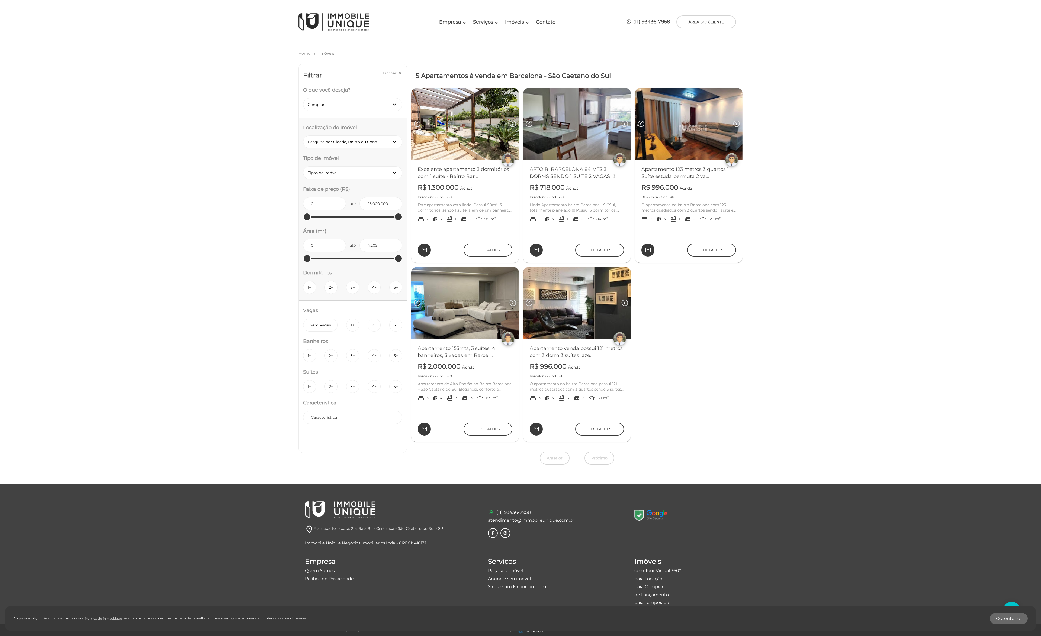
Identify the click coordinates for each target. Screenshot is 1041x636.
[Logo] (333, 22)
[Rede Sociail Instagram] (505, 533)
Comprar (353, 104)
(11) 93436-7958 (651, 22)
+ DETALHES (488, 250)
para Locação (648, 578)
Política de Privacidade (329, 578)
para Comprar (648, 586)
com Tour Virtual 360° (657, 570)
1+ (309, 287)
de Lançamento (651, 594)
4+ (374, 287)
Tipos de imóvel (355, 173)
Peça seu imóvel (505, 570)
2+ (331, 287)
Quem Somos (320, 570)
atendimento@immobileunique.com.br (531, 520)
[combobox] (352, 417)
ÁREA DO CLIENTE (706, 22)
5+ (396, 287)
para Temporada (651, 602)
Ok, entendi (1008, 618)
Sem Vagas (320, 325)
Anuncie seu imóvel (509, 578)
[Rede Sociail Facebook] (492, 533)
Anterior (555, 458)
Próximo (599, 458)
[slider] (307, 217)
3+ (353, 287)
